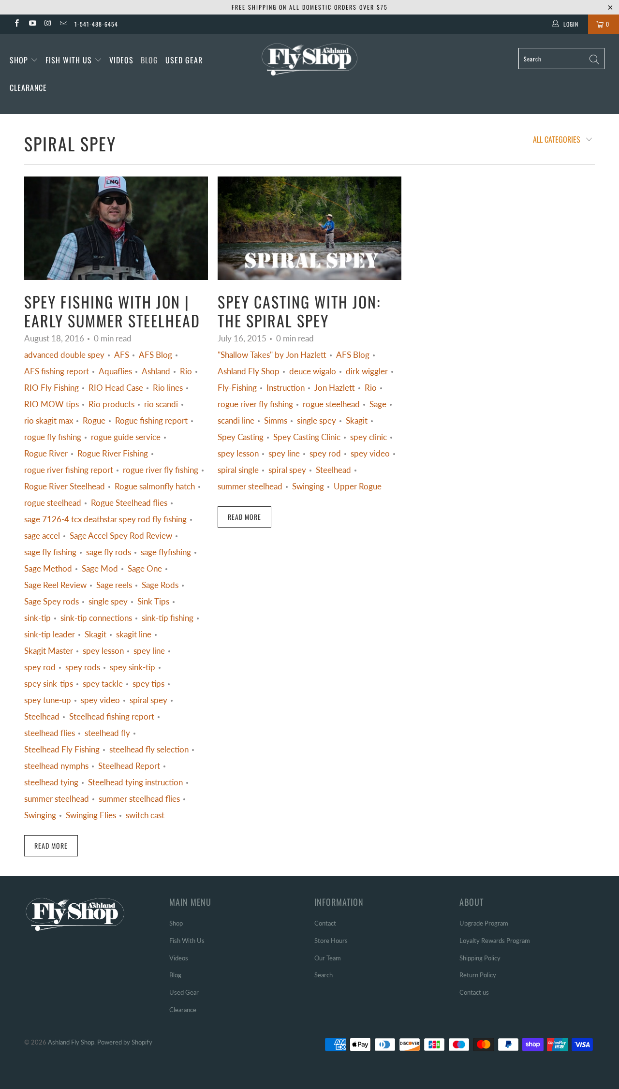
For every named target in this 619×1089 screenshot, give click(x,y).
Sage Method (48, 569)
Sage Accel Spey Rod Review (121, 536)
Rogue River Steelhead (64, 486)
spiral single (238, 470)
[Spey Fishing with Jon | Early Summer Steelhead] (116, 228)
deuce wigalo (312, 371)
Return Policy (477, 975)
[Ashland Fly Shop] (309, 58)
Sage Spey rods (51, 601)
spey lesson (103, 651)
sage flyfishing (166, 552)
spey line (149, 651)
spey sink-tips (48, 684)
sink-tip (37, 618)
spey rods (82, 667)
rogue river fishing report (68, 470)
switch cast (145, 815)
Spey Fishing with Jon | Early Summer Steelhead (112, 310)
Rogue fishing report (151, 421)
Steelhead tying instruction (135, 782)
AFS (121, 355)
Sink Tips (153, 601)
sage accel (42, 536)
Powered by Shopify (124, 1042)
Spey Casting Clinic (306, 437)
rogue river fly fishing (160, 470)
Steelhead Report (129, 766)
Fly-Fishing (237, 388)
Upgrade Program (483, 923)
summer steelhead (56, 799)
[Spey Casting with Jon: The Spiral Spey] (309, 228)
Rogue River (46, 453)
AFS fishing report (56, 371)
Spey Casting (241, 437)
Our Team (327, 958)
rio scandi (161, 404)
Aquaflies (115, 371)
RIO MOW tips (51, 404)
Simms (275, 421)
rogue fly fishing (52, 437)
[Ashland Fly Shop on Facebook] (16, 24)
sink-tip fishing (167, 618)
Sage (377, 404)
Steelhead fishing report (111, 716)
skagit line (133, 634)
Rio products (111, 404)
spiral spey (70, 143)
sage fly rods (108, 552)
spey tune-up (47, 700)
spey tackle (103, 684)
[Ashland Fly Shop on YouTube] (32, 24)
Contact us (474, 992)
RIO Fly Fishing (51, 388)
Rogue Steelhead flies (129, 503)
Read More (51, 845)
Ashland (156, 371)
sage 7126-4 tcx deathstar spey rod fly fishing (105, 519)
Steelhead (41, 716)
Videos (121, 60)
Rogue (94, 421)
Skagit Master (48, 651)
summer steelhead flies (139, 799)
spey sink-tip (132, 667)
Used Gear (184, 60)
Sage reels (114, 585)
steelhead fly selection (149, 749)
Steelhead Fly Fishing (62, 749)
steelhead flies (49, 733)
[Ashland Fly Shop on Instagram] (48, 24)
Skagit (95, 634)
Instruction (285, 388)
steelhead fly (107, 733)
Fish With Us (69, 60)
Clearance (28, 87)
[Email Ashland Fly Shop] (63, 24)
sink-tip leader (49, 634)
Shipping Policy (480, 958)
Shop (19, 60)
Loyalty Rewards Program (494, 940)
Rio (186, 371)
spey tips (148, 684)
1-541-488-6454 (96, 24)
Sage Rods (160, 585)
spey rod (40, 667)
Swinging (40, 815)
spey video (100, 700)
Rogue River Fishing (112, 453)
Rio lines (168, 388)
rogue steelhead (52, 503)
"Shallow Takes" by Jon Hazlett (272, 355)
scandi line (236, 421)
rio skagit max (48, 421)
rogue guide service (126, 437)
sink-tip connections (96, 618)
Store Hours (331, 940)
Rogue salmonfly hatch (155, 486)
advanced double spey (64, 355)
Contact (325, 923)
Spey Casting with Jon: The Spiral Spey (299, 310)
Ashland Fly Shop (249, 371)
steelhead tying (51, 782)
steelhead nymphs (56, 766)
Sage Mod (100, 569)
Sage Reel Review (55, 585)
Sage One (145, 569)
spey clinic (368, 437)
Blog (149, 60)
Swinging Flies (91, 815)
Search (323, 975)
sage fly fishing (50, 552)
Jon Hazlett (334, 388)
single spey (108, 601)
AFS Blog (155, 355)
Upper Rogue (358, 486)
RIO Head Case (115, 388)
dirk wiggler (367, 371)
